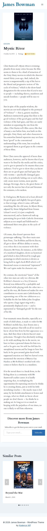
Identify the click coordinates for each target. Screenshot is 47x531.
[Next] (40, 482)
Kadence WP (25, 525)
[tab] (19, 505)
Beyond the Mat (13, 492)
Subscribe (38, 432)
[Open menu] (42, 4)
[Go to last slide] (7, 482)
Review (7, 44)
